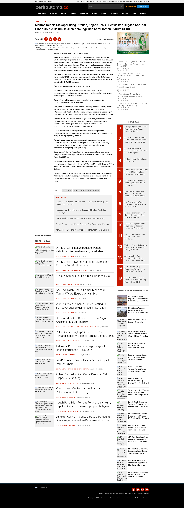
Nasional (65, 355)
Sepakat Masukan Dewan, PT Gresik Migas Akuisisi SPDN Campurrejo (81, 319)
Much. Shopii (83, 53)
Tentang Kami (104, 493)
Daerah (64, 256)
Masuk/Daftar (131, 6)
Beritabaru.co (81, 1)
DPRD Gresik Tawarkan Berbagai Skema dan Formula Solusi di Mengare (82, 263)
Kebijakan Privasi (143, 493)
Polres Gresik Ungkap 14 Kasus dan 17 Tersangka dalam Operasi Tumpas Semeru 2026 (82, 203)
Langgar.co (129, 1)
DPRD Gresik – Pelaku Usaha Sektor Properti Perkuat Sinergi (80, 218)
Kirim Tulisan (143, 6)
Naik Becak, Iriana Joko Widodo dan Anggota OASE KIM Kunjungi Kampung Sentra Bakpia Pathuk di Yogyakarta (138, 465)
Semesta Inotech (143, 498)
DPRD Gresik (67, 190)
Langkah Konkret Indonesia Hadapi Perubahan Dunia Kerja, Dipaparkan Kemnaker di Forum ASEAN (83, 420)
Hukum (70, 284)
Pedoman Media (130, 493)
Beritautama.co (103, 498)
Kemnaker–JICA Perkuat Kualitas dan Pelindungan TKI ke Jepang (83, 230)
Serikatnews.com (102, 1)
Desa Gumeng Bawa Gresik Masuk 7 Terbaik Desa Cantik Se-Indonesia (138, 474)
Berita (58, 256)
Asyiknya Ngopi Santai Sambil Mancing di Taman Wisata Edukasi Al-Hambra (80, 291)
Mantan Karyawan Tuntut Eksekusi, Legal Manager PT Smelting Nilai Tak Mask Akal (138, 417)
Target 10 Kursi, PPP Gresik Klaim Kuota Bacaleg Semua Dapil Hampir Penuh (138, 392)
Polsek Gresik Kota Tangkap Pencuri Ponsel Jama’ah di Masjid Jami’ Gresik (137, 370)
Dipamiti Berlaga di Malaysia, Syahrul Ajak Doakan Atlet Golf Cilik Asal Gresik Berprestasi (138, 381)
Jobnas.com (138, 1)
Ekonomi (70, 327)
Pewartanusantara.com (117, 1)
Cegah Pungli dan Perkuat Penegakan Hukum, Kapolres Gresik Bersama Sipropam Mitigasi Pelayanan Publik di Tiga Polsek (83, 406)
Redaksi (112, 493)
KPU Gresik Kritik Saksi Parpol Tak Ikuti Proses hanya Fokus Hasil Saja (137, 427)
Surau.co (146, 1)
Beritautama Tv (49, 1)
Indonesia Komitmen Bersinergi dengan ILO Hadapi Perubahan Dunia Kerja (81, 211)
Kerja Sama (120, 493)
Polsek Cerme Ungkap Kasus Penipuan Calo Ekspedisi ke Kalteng (82, 224)
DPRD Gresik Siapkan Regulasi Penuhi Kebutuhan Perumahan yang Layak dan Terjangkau (79, 251)
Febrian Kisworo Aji (66, 53)
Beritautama (39, 1)
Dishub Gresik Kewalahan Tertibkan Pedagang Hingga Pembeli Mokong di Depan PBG (138, 405)
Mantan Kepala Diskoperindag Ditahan (86, 190)
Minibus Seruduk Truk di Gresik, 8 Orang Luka (83, 275)
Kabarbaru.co (91, 1)
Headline (70, 270)
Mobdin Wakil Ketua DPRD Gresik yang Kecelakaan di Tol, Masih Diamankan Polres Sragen (138, 452)
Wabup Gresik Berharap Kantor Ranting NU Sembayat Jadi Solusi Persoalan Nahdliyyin (81, 305)
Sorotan (71, 256)
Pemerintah (78, 270)
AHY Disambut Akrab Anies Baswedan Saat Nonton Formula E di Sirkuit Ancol (138, 439)
